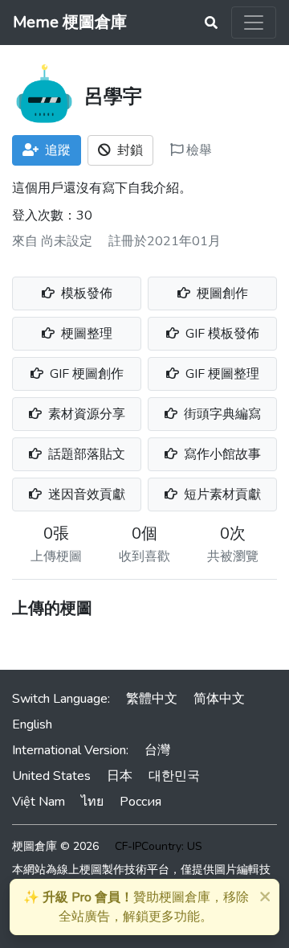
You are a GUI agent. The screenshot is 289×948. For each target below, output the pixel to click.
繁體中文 (151, 699)
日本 (119, 776)
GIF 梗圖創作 (85, 374)
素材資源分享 (85, 414)
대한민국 (174, 776)
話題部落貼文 (85, 454)
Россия (140, 802)
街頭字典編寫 (221, 414)
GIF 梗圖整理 (220, 374)
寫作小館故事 (221, 454)
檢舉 (197, 150)
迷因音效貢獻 (85, 494)
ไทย (92, 802)
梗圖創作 (220, 293)
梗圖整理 (85, 334)
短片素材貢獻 (221, 494)
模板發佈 (85, 293)
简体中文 (219, 699)
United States (51, 776)
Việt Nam (38, 802)
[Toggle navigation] (253, 22)
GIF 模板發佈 (220, 334)
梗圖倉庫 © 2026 (55, 846)
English (32, 724)
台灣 (157, 750)
